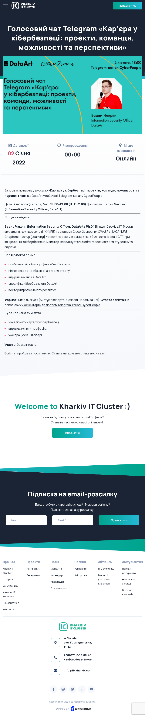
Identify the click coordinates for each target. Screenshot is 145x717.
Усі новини (80, 568)
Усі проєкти (33, 568)
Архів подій (57, 581)
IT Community (106, 568)
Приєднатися (11, 603)
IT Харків (8, 579)
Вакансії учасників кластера (104, 579)
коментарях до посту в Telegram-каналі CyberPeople (61, 305)
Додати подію (59, 588)
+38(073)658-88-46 (78, 655)
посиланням (41, 353)
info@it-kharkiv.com (78, 670)
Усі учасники (11, 586)
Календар (56, 575)
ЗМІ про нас (81, 575)
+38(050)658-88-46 (78, 659)
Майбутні (56, 568)
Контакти (8, 609)
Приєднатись (127, 5)
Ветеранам (33, 575)
